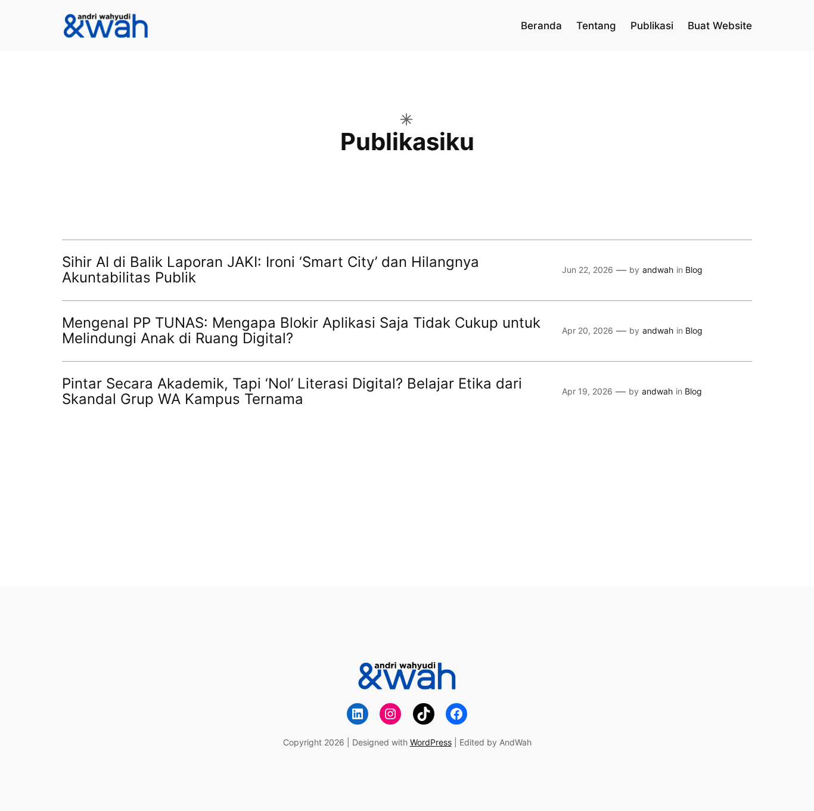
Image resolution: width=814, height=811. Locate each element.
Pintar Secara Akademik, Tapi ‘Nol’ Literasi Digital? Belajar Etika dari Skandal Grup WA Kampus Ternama (292, 392)
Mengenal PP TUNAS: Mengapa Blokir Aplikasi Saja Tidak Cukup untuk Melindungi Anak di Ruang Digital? (301, 331)
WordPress (431, 742)
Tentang (596, 26)
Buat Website (720, 26)
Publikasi (651, 26)
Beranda (541, 26)
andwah (657, 270)
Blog (694, 270)
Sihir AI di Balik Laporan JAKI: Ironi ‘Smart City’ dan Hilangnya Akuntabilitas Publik (270, 270)
